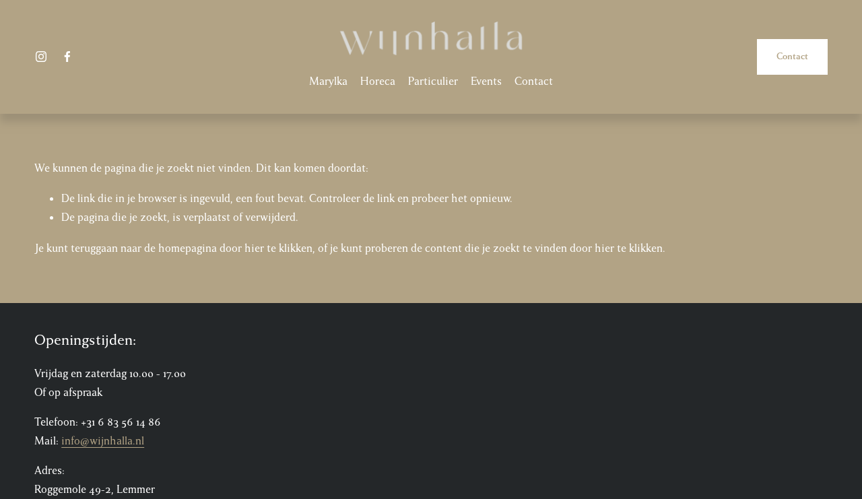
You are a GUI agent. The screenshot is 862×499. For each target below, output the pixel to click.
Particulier (433, 81)
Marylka (328, 81)
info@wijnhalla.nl (102, 441)
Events (486, 81)
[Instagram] (41, 56)
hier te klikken (278, 248)
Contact (534, 81)
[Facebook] (67, 56)
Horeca (377, 81)
